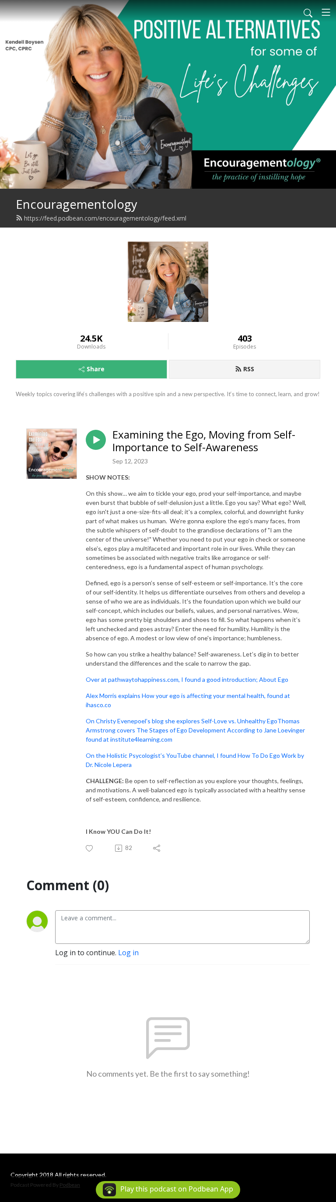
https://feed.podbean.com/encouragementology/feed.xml (105, 218)
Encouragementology (76, 204)
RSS (248, 369)
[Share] (157, 848)
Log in (128, 952)
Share (96, 369)
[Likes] (90, 848)
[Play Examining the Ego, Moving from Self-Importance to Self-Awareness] (96, 440)
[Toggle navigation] (326, 12)
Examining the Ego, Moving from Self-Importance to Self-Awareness (203, 441)
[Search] (308, 12)
